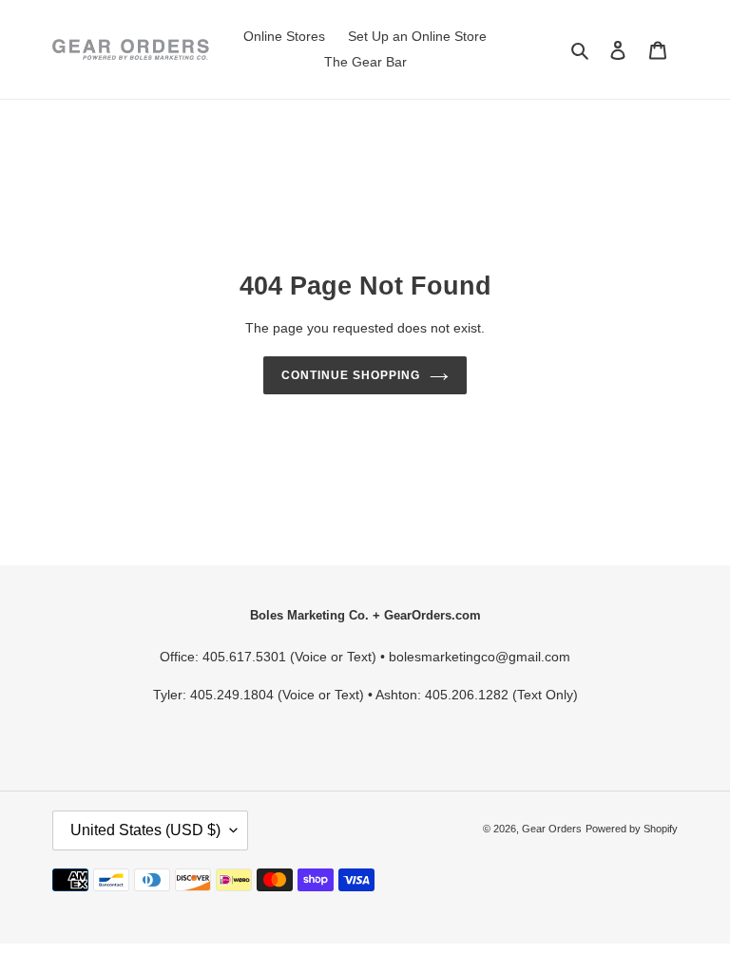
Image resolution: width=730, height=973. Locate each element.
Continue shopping (350, 375)
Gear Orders (552, 828)
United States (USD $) (145, 830)
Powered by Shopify (632, 828)
